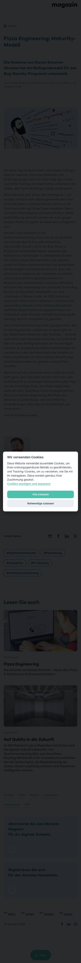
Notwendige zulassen (40, 503)
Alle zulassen (40, 494)
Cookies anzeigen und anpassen (28, 483)
